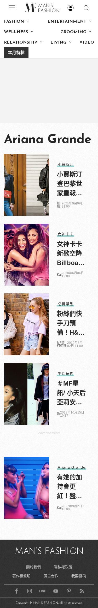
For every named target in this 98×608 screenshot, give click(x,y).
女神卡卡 (65, 234)
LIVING (58, 42)
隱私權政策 (63, 567)
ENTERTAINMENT (67, 22)
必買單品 (65, 304)
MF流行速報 (61, 344)
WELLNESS (16, 32)
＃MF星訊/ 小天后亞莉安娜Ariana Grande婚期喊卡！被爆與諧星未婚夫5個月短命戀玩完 (71, 393)
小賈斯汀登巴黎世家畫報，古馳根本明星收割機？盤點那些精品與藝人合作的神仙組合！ (69, 184)
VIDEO (86, 42)
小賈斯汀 (65, 164)
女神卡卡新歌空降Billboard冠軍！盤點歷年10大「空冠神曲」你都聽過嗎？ (70, 254)
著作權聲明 (21, 576)
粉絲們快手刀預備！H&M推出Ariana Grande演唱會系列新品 (71, 323)
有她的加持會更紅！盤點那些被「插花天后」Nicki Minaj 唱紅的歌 (70, 487)
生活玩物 (65, 373)
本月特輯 (16, 53)
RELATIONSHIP (20, 42)
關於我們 (33, 567)
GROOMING (73, 32)
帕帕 (58, 205)
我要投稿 (78, 576)
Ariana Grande (71, 467)
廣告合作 (51, 576)
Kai (59, 274)
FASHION (14, 22)
